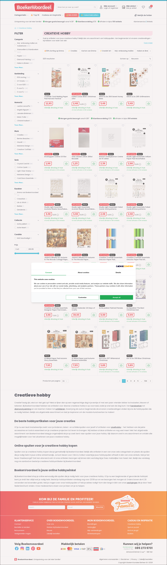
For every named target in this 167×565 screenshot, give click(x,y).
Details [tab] (118, 272)
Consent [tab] (48, 272)
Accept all (116, 297)
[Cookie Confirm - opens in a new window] (124, 266)
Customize (82, 297)
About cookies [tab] (83, 272)
